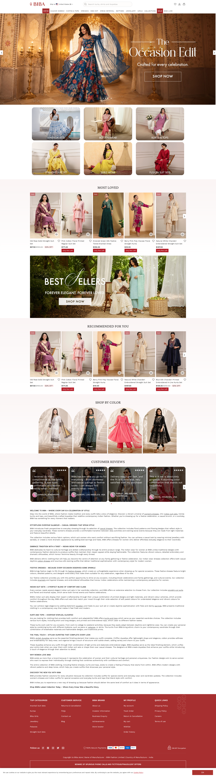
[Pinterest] (48, 748)
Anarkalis (42, 580)
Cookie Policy (138, 772)
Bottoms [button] (120, 11)
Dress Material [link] (107, 11)
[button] (179, 5)
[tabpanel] (49, 485)
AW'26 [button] (45, 11)
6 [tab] (109, 503)
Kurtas (33, 711)
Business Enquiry (99, 716)
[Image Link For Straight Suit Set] (56, 158)
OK (202, 772)
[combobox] (107, 4)
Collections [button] (150, 11)
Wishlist (127, 727)
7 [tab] (111, 503)
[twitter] (58, 748)
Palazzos (33, 727)
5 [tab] (111, 98)
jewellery (80, 606)
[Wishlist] (59, 242)
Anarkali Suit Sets (38, 706)
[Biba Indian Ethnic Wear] (37, 4)
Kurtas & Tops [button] (72, 11)
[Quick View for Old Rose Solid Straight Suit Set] (56, 234)
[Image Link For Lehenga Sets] (56, 124)
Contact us (66, 716)
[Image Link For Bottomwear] (108, 124)
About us (96, 706)
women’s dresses (151, 514)
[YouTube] (63, 748)
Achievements (98, 721)
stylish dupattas (42, 638)
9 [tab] (115, 503)
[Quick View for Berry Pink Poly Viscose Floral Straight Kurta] (151, 234)
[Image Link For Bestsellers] (108, 287)
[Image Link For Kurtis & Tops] (160, 124)
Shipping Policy (161, 706)
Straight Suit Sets (37, 732)
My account (129, 706)
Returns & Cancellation (71, 706)
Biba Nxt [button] (94, 11)
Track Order (129, 711)
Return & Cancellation (133, 716)
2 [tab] (105, 98)
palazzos (91, 627)
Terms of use (160, 721)
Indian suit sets (171, 514)
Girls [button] (140, 11)
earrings (158, 606)
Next (184, 215)
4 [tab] (109, 98)
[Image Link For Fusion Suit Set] (160, 158)
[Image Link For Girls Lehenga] (108, 158)
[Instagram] (53, 748)
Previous (31, 215)
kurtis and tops (111, 618)
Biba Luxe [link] (168, 11)
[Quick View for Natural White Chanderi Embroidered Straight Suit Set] (182, 234)
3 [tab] (107, 98)
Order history (129, 732)
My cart (127, 721)
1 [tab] (103, 98)
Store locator (98, 727)
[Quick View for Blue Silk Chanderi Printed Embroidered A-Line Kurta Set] (182, 373)
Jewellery (34, 721)
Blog (63, 721)
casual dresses (106, 528)
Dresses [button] (85, 11)
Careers (158, 716)
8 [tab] (113, 503)
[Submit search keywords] (86, 4)
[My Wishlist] (175, 5)
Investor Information (101, 711)
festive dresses (74, 571)
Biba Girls (34, 716)
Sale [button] (160, 11)
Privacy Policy (160, 711)
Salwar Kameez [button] (57, 11)
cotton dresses (44, 561)
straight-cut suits (175, 590)
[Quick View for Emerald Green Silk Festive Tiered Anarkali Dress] (119, 234)
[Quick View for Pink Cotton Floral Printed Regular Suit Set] (88, 234)
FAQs (63, 711)
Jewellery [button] (131, 11)
